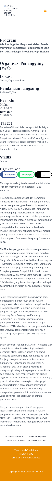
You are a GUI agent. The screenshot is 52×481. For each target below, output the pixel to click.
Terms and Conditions (26, 450)
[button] (8, 174)
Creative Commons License (26, 457)
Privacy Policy (26, 453)
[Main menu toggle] (45, 11)
